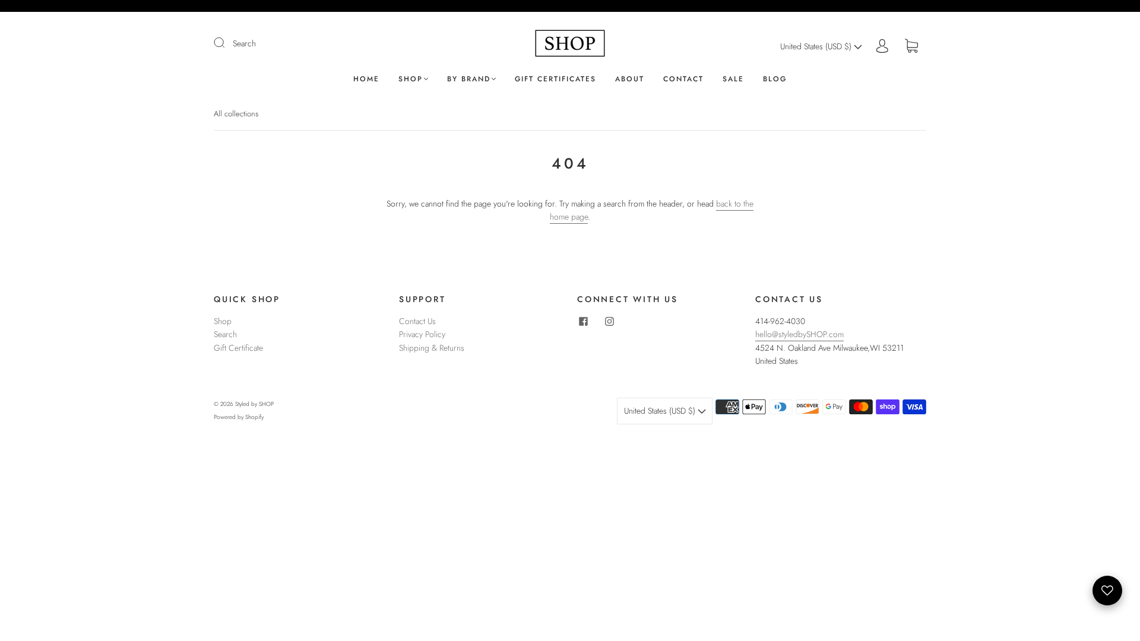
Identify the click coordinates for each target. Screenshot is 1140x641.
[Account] (882, 46)
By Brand (468, 79)
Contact (683, 79)
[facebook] (583, 322)
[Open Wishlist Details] (1107, 590)
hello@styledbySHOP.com (799, 334)
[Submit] (227, 43)
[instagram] (609, 322)
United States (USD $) (817, 46)
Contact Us (417, 321)
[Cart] (911, 46)
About (629, 79)
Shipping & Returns (431, 348)
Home (366, 79)
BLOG (775, 79)
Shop (410, 79)
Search (244, 43)
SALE (733, 79)
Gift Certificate (238, 348)
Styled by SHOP (254, 403)
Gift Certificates (555, 79)
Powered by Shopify (239, 416)
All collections (236, 113)
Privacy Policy (422, 334)
